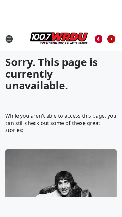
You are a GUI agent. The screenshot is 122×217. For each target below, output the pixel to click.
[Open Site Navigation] (9, 39)
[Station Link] (59, 39)
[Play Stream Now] (111, 39)
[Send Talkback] (98, 39)
